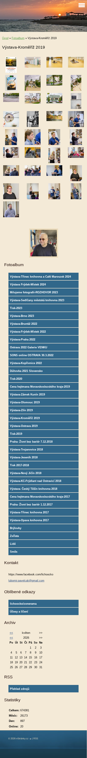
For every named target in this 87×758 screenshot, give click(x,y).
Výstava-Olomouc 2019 (25, 402)
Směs (13, 551)
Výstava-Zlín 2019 (21, 410)
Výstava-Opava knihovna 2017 (29, 520)
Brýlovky (15, 528)
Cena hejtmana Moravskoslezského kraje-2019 (40, 386)
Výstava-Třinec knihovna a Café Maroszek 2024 (40, 276)
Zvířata (14, 536)
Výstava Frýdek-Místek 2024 (28, 284)
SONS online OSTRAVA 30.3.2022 (31, 355)
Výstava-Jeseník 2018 (24, 457)
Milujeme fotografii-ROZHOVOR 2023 (34, 292)
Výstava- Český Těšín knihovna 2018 (33, 488)
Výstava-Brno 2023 (22, 316)
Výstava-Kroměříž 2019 (25, 418)
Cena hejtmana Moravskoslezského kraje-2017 (40, 496)
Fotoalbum (18, 38)
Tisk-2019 (16, 433)
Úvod (5, 38)
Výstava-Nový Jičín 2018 (25, 473)
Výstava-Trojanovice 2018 (26, 449)
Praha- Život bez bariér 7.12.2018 (31, 441)
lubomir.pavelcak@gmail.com (26, 580)
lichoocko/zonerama (23, 603)
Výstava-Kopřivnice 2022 (26, 363)
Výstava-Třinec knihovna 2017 (29, 512)
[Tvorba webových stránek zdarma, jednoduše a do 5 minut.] (30, 739)
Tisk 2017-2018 (19, 465)
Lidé (13, 543)
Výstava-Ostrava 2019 (24, 426)
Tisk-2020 (16, 378)
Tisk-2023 (16, 308)
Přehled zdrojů (19, 688)
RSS (35, 738)
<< (11, 632)
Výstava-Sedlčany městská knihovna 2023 (37, 300)
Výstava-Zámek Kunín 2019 (27, 394)
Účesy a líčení (19, 611)
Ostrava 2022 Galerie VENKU (28, 347)
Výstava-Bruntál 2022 (23, 323)
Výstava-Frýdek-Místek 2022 (28, 331)
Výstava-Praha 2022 (22, 339)
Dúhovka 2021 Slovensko (26, 371)
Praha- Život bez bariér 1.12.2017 (31, 504)
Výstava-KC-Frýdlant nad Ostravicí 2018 (35, 481)
